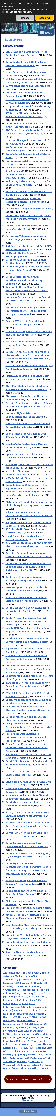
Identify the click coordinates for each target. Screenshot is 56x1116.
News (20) (24, 1037)
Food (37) (28, 1013)
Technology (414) (40, 1057)
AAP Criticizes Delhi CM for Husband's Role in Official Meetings (28, 425)
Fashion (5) (33, 1010)
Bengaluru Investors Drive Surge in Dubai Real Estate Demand (26, 892)
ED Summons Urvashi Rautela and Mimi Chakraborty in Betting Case (29, 503)
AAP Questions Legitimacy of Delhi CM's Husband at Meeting (29, 247)
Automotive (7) (11, 979)
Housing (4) (9, 1020)
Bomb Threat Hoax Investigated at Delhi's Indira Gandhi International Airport (27, 747)
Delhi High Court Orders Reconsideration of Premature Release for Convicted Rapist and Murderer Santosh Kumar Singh (28, 868)
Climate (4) (20, 986)
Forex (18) (39, 1013)
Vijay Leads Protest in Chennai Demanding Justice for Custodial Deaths (29, 513)
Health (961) (10, 1017)
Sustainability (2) (19, 1057)
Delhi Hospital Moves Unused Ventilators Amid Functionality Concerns (24, 280)
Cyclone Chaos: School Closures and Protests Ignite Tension (26, 657)
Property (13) (29, 1044)
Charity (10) (40, 982)
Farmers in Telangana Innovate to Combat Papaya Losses (26, 237)
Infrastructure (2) (13, 1023)
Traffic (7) (36, 1061)
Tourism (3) (23, 1061)
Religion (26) (10, 1047)
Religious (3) (26, 1047)
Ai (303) (26, 972)
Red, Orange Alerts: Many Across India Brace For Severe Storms (28, 183)
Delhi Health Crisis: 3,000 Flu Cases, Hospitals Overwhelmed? (26, 63)
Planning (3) (38, 1040)
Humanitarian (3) (27, 1020)
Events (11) (20, 1010)
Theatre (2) (9, 1061)
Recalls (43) (44, 1044)
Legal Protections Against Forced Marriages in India (25, 537)
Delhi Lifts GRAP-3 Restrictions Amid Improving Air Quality (27, 609)
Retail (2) (39, 1047)
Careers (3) (26, 982)
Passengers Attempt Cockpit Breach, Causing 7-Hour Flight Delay (27, 882)
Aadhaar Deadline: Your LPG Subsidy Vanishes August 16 (27, 148)
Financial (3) (14, 1013)
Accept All (44, 18)
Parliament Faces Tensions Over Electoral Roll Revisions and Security (27, 708)
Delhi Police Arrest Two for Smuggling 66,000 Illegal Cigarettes (28, 855)
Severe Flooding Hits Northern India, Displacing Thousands (27, 916)
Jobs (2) (28, 1023)
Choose (25, 18)
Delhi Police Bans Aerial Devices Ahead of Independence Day (29, 762)
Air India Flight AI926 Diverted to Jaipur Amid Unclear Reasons (29, 367)
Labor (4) (8, 1027)
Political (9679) (12, 1044)
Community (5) (36, 986)
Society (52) (9, 1054)
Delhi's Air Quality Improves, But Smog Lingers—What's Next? (28, 268)
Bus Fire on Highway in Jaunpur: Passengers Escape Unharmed (24, 578)
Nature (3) (12, 1037)
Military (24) (10, 1034)
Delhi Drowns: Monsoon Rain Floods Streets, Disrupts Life (27, 125)
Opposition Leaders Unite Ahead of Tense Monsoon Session (26, 456)
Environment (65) (38, 1006)
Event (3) (8, 1010)
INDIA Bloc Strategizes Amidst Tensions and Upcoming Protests (29, 333)
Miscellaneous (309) (30, 1034)
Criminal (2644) (12, 989)
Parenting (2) (10, 1040)
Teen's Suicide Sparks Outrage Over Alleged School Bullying (26, 435)
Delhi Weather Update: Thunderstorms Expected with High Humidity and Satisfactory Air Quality (28, 567)
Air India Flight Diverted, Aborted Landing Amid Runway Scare (25, 343)
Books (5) (41, 979)
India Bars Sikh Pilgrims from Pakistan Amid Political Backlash (29, 943)
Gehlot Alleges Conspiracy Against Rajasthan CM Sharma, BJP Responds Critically (27, 621)
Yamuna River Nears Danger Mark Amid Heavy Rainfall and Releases (29, 493)
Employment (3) (12, 1003)
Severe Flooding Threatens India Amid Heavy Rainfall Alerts (28, 227)
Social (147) (42, 1051)
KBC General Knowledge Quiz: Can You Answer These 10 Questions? (28, 131)
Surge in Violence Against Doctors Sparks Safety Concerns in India (25, 953)
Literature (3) (10, 1030)
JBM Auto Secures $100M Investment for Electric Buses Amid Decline (29, 544)
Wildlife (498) (40, 1068)
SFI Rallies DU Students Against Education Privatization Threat (24, 114)
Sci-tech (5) (13, 1051)
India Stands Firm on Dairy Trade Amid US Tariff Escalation (28, 298)
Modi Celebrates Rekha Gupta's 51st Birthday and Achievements (26, 599)
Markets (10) (37, 1030)
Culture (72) (9, 993)
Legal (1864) (21, 1027)
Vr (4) (12, 1068)
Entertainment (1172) (15, 1006)
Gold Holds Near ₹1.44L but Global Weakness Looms (25, 176)
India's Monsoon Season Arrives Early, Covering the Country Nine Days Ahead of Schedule (28, 669)
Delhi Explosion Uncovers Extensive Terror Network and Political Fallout (27, 640)
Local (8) (24, 1030)
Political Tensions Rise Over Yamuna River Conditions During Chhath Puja (27, 824)
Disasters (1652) (37, 996)
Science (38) (27, 1051)
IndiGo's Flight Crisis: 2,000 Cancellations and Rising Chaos (24, 415)
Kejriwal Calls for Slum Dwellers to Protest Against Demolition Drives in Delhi (27, 290)
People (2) (24, 1040)
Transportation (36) (32, 1064)
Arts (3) (45, 972)
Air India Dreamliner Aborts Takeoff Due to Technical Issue (27, 773)
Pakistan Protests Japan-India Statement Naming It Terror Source (26, 200)
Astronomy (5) (27, 976)
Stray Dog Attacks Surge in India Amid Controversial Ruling (27, 796)
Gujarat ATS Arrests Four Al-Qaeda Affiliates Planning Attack (25, 322)
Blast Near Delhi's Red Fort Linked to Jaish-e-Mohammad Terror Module (27, 387)
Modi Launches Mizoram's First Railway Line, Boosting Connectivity (29, 926)
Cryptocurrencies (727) (35, 989)
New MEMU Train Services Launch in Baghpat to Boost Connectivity (27, 629)
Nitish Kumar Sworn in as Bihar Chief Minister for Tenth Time (27, 377)
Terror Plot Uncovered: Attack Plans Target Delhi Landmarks (27, 834)
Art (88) (36, 972)
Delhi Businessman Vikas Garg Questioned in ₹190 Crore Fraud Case (27, 844)
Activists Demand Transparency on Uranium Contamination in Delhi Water (29, 554)
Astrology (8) (10, 976)
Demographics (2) (17, 996)
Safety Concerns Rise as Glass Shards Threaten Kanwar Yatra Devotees (27, 814)
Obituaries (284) (40, 1037)
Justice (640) (41, 1023)
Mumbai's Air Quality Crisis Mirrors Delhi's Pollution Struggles (26, 445)
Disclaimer (27, 1100)
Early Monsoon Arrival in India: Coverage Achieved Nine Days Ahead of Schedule (29, 727)
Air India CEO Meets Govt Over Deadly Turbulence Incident (27, 101)
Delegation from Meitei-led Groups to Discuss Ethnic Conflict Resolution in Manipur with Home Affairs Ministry (27, 355)
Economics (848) (12, 999)
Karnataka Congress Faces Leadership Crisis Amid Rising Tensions (28, 684)
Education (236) (32, 999)
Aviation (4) (28, 979)
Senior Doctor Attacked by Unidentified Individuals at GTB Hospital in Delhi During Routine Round (28, 311)
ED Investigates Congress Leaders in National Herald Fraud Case (27, 589)
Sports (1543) (35, 1054)
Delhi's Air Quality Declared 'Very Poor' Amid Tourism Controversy (28, 217)
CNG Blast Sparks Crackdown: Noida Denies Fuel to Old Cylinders (26, 53)
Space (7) (22, 1054)
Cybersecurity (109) (28, 993)
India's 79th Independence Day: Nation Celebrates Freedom (28, 909)
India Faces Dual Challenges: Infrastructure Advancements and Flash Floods (26, 737)
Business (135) (11, 982)
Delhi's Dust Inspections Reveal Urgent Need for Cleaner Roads (28, 803)
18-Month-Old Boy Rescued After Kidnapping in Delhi (24, 254)
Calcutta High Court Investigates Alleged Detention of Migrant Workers (29, 404)
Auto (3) (40, 976)
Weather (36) (23, 1068)
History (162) (39, 1017)
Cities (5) (8, 986)
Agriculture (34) (12, 972)
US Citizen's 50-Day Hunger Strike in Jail (29, 208)
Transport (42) (11, 1064)
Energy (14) (28, 1003)
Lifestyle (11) (36, 1027)
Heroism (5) (24, 1017)
